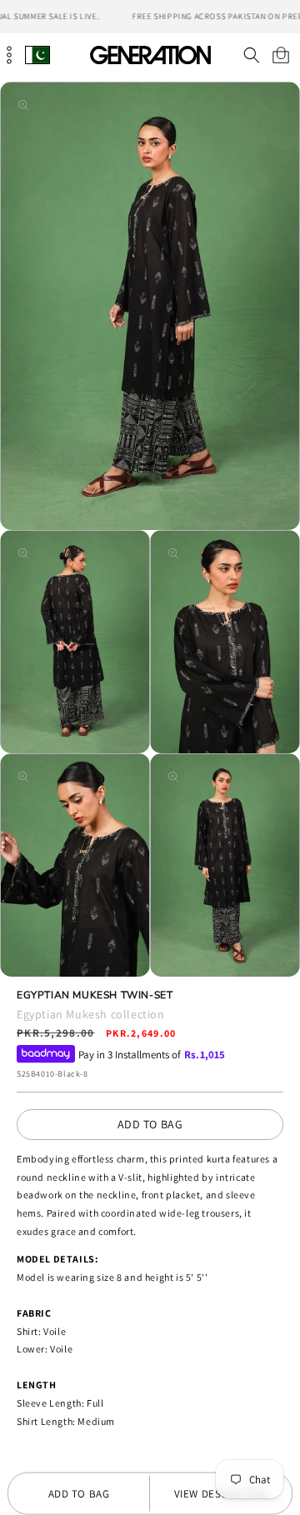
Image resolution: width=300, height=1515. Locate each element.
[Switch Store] (37, 54)
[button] (251, 55)
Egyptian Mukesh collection (91, 1014)
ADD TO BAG (150, 1124)
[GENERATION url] (150, 54)
